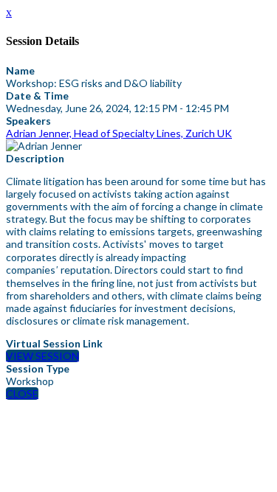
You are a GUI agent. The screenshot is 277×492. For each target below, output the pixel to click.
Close (22, 393)
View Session (42, 356)
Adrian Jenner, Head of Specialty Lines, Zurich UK (119, 133)
